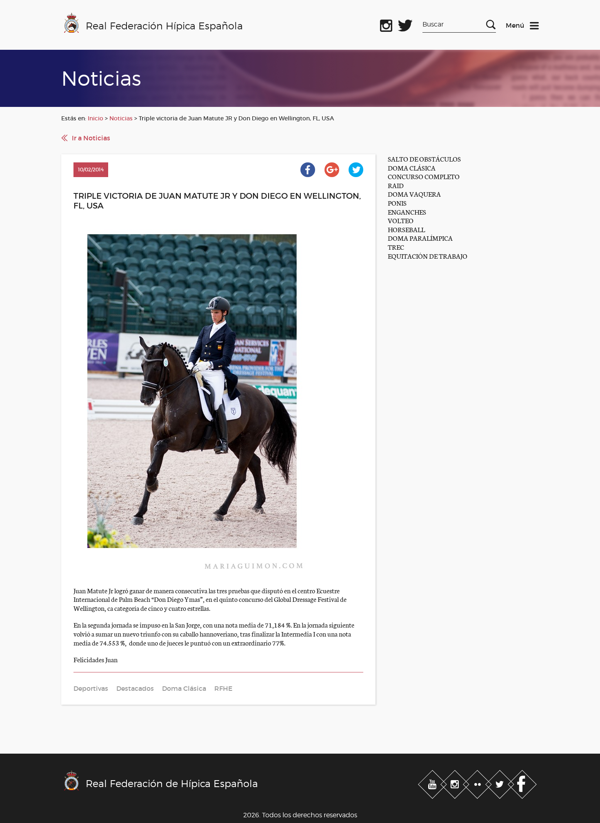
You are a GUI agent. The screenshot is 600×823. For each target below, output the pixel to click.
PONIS (397, 202)
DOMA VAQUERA (414, 193)
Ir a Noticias (91, 138)
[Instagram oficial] (386, 24)
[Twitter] (500, 783)
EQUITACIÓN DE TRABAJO (427, 255)
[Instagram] (456, 783)
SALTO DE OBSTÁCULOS (424, 158)
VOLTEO (400, 220)
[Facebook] (522, 783)
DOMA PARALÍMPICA (420, 237)
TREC (396, 246)
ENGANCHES (407, 211)
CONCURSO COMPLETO (424, 176)
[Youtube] (433, 783)
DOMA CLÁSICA (412, 167)
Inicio (95, 118)
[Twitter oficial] (405, 24)
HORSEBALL (406, 229)
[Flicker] (478, 783)
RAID (396, 185)
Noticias (121, 118)
